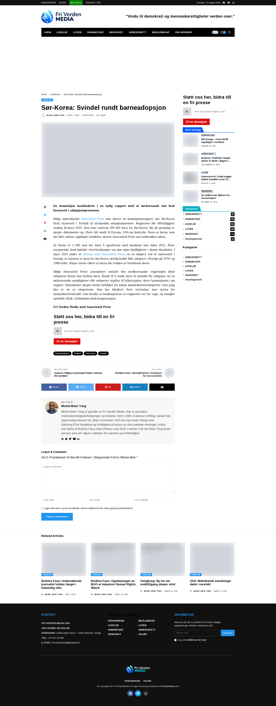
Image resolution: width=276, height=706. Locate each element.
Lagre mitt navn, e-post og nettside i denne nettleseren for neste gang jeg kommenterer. (88, 508)
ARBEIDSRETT (209, 214)
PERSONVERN (116, 621)
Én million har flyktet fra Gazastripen (215, 196)
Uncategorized (209, 239)
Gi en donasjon (67, 341)
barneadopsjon (62, 353)
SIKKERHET (209, 234)
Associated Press (92, 218)
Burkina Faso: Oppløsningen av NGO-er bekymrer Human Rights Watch (113, 584)
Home (44, 94)
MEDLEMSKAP (146, 621)
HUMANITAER (209, 219)
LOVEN (209, 229)
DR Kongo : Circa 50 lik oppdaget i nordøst (214, 140)
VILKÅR (142, 634)
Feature (77, 353)
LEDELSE (55, 94)
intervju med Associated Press (104, 254)
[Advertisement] (138, 61)
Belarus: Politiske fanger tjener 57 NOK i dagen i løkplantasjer (216, 159)
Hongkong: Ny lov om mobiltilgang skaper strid (157, 582)
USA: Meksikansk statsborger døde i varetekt (210, 582)
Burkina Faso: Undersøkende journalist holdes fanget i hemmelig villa (61, 584)
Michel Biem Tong (55, 115)
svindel (103, 353)
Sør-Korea (90, 353)
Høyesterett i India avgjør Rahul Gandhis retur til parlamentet (216, 178)
